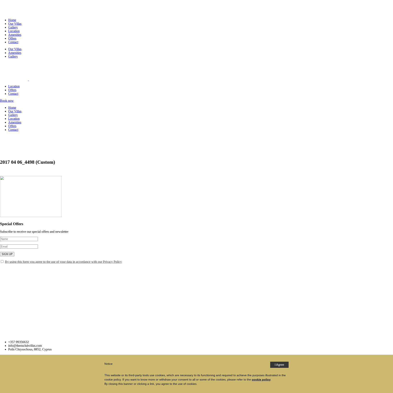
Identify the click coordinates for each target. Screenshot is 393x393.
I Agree (279, 364)
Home (12, 20)
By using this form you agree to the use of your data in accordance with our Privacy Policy (63, 261)
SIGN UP (7, 254)
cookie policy (261, 379)
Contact (13, 42)
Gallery (13, 27)
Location (14, 31)
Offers (12, 38)
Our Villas (14, 23)
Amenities (14, 34)
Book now (7, 100)
